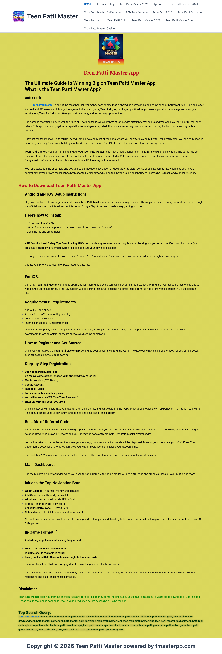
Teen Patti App (93, 20)
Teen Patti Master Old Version (102, 12)
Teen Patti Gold (116, 20)
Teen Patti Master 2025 (134, 4)
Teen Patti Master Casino (99, 28)
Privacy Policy (105, 4)
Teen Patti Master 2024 (183, 4)
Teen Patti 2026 (162, 12)
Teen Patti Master (52, 16)
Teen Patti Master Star (179, 20)
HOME (88, 4)
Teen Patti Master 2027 (146, 20)
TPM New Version (137, 12)
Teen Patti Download (190, 12)
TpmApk (159, 4)
